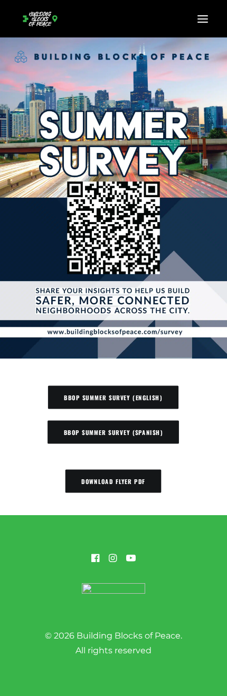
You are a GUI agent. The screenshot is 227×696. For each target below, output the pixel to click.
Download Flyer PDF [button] (114, 481)
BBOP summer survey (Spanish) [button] (113, 432)
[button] (202, 18)
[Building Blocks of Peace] (40, 18)
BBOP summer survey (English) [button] (113, 397)
